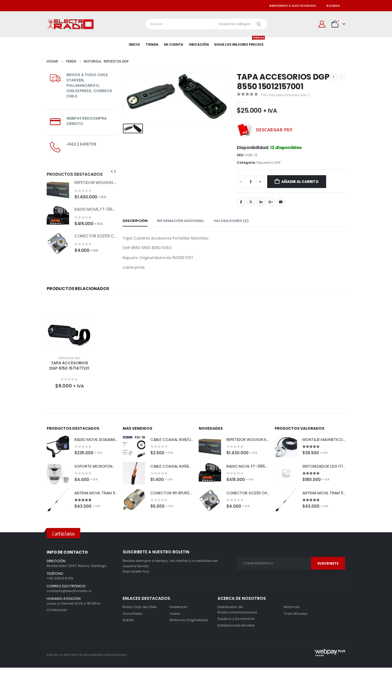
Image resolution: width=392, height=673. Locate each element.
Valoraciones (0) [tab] (231, 220)
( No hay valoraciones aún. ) (285, 94)
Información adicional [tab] (180, 220)
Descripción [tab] (135, 220)
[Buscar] (259, 24)
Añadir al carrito (299, 181)
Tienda (152, 44)
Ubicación (199, 44)
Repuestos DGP (269, 162)
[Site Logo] (71, 24)
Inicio (134, 44)
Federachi (178, 606)
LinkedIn (261, 202)
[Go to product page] (58, 189)
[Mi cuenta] (322, 24)
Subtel (128, 620)
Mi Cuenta (173, 44)
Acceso (333, 5)
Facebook (241, 202)
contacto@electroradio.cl (69, 590)
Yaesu (175, 613)
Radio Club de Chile (140, 606)
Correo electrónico (281, 202)
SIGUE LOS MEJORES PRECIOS (238, 42)
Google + (270, 202)
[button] (111, 171)
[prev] (333, 77)
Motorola (177, 620)
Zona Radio (133, 613)
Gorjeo (251, 202)
